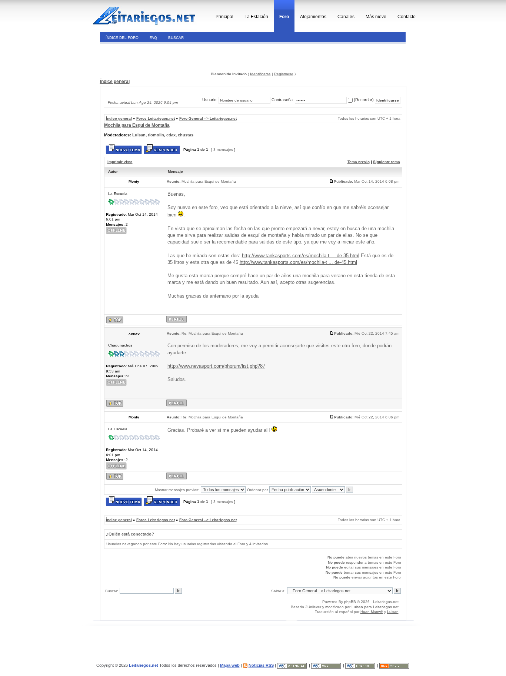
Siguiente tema (386, 162)
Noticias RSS (261, 665)
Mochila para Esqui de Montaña (137, 125)
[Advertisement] (150, 57)
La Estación (256, 16)
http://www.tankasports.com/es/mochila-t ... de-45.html (298, 262)
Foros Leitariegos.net (155, 118)
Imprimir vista (120, 162)
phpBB (350, 602)
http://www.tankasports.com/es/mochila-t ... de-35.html (300, 255)
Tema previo (358, 162)
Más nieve (376, 16)
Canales (345, 16)
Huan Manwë (371, 612)
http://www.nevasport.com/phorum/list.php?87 (216, 366)
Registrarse (283, 74)
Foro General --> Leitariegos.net (208, 118)
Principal (224, 16)
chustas (185, 135)
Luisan (139, 135)
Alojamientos (313, 16)
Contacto (406, 16)
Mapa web (230, 665)
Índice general (115, 81)
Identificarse (260, 74)
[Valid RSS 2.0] (394, 665)
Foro (284, 16)
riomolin (156, 135)
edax (171, 135)
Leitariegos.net (386, 607)
